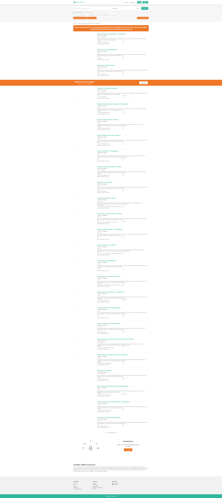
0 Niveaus (84, 15)
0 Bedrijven (107, 15)
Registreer (145, 2)
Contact (75, 486)
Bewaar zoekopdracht (143, 17)
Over (74, 484)
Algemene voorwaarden (98, 487)
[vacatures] (79, 2)
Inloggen (139, 2)
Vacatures (126, 2)
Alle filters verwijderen (89, 12)
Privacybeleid (95, 486)
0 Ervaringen (99, 15)
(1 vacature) (104, 35)
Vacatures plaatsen (77, 489)
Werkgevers (133, 2)
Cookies (94, 489)
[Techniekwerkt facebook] (116, 484)
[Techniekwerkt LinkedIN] (113, 484)
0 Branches (114, 15)
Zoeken (144, 8)
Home (74, 23)
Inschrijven (143, 82)
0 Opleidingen (92, 15)
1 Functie (77, 15)
